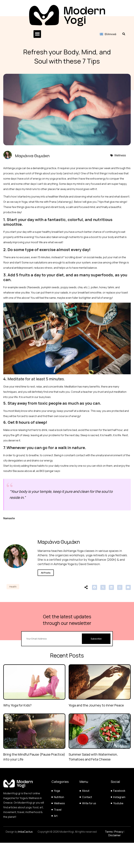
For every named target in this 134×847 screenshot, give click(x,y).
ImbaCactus (25, 831)
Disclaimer (114, 835)
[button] (37, 34)
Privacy (118, 831)
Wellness (120, 155)
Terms (109, 831)
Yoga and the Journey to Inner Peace (96, 705)
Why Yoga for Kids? (17, 705)
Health (13, 586)
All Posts (45, 572)
